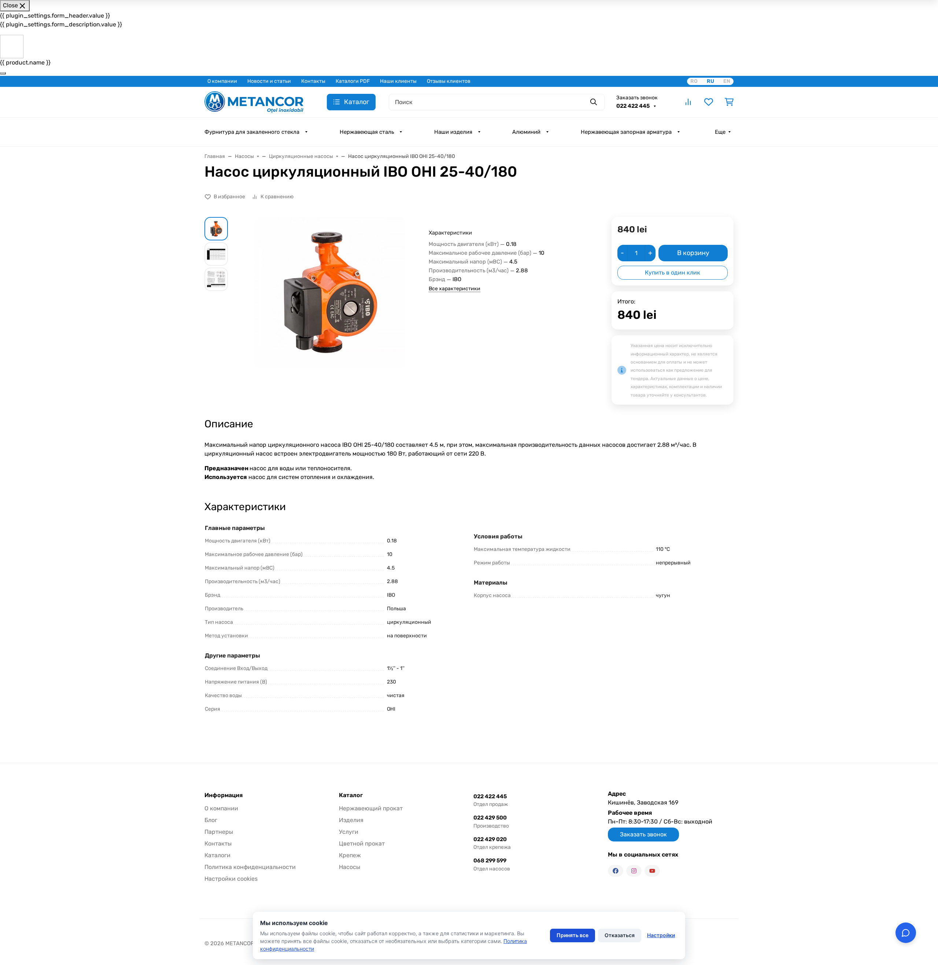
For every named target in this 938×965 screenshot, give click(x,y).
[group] (330, 292)
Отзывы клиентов (448, 81)
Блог (210, 820)
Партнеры (218, 831)
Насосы (349, 866)
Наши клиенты (398, 81)
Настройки (661, 935)
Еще (720, 132)
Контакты (313, 81)
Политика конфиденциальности (250, 866)
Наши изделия (453, 132)
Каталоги (217, 855)
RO (694, 81)
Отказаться (620, 935)
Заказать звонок (637, 98)
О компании (222, 81)
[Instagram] (634, 871)
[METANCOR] (253, 101)
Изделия (351, 820)
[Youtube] (652, 871)
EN (726, 81)
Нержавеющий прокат (371, 808)
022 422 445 (633, 106)
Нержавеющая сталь (367, 132)
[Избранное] (708, 101)
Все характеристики (454, 289)
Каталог (351, 795)
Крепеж (350, 855)
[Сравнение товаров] (688, 101)
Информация (223, 795)
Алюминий (526, 132)
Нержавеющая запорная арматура (626, 132)
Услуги (348, 831)
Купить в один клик (672, 272)
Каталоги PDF (353, 81)
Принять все (572, 935)
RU (710, 81)
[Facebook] (615, 871)
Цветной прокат (362, 843)
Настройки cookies (231, 878)
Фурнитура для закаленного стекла (251, 132)
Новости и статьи (269, 81)
